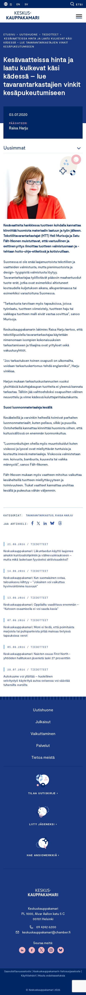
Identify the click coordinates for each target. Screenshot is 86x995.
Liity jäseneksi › (43, 824)
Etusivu (9, 34)
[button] (76, 4)
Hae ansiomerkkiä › (43, 855)
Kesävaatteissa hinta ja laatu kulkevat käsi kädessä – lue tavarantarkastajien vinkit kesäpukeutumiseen (37, 42)
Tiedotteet (50, 34)
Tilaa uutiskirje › (43, 793)
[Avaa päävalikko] (79, 15)
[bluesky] (52, 523)
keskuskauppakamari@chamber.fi (46, 932)
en (18, 4)
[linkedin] (45, 523)
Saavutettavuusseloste (17, 971)
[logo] (22, 15)
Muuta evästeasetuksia (51, 975)
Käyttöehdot (28, 975)
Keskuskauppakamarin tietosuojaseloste (56, 971)
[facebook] (32, 523)
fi (11, 4)
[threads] (60, 524)
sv (26, 4)
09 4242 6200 (46, 927)
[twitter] (38, 523)
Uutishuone (28, 34)
